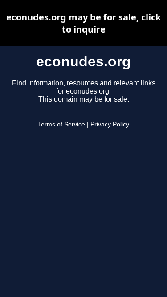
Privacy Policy (109, 124)
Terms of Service (61, 124)
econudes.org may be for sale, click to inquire (83, 23)
